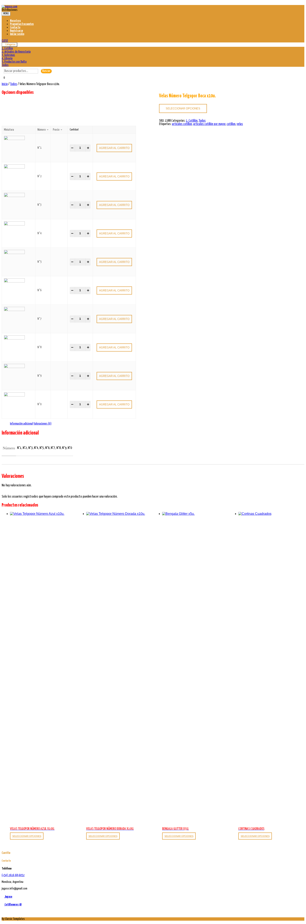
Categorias (10, 44)
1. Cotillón (7, 48)
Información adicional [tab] (21, 423)
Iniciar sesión (17, 34)
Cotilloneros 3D (13, 904)
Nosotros (15, 20)
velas (240, 124)
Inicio (5, 84)
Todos (5, 65)
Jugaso (8, 896)
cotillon (231, 124)
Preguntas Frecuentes (22, 24)
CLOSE (5, 40)
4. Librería (7, 58)
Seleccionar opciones (183, 108)
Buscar (46, 71)
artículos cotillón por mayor (209, 124)
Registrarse (16, 30)
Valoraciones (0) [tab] (42, 423)
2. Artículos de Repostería (16, 51)
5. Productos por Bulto (14, 61)
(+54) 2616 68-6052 (13, 875)
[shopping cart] (3, 80)
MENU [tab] (6, 13)
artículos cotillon (182, 124)
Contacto (15, 27)
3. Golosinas (8, 55)
